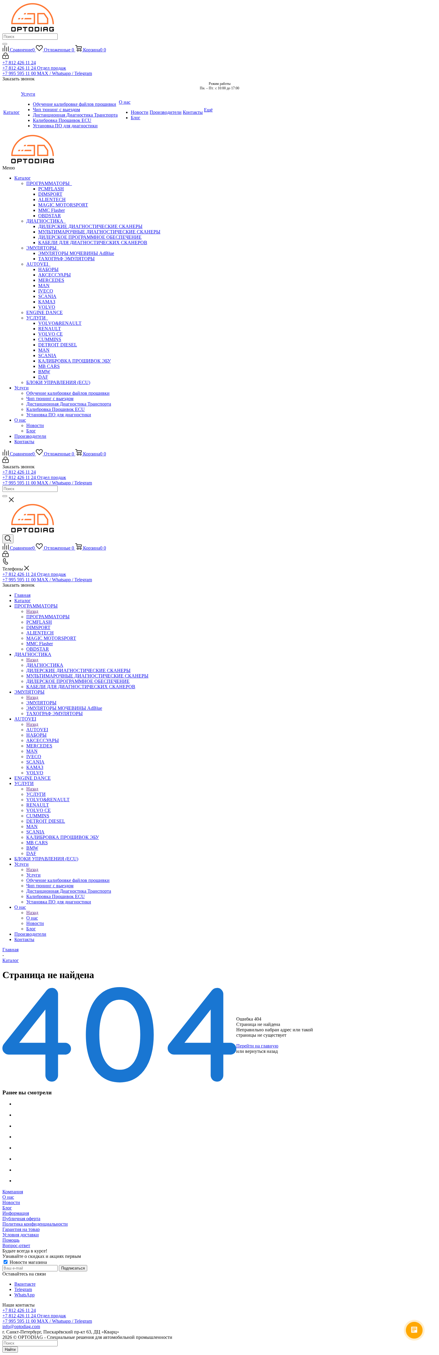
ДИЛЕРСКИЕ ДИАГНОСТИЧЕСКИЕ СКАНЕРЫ (90, 226)
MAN (44, 285)
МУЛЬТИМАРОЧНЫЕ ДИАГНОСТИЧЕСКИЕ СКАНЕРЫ (99, 231)
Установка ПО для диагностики (58, 414)
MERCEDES (51, 280)
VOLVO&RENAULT (60, 323)
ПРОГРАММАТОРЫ (49, 183)
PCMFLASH (51, 188)
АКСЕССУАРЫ (54, 274)
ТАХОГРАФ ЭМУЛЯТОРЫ (66, 258)
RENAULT (49, 328)
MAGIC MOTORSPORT (63, 204)
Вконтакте (25, 1284)
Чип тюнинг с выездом (49, 398)
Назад (32, 611)
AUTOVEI (38, 264)
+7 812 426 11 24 (19, 62)
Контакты (24, 441)
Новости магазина (27, 1262)
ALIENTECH (52, 199)
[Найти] (4, 44)
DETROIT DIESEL (57, 344)
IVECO (45, 290)
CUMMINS (49, 339)
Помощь (10, 1240)
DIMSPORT (50, 194)
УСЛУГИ (37, 317)
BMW (44, 371)
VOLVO (46, 307)
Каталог (22, 178)
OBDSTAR (49, 215)
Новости (35, 425)
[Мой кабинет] (5, 57)
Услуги (21, 387)
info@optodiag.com (21, 1326)
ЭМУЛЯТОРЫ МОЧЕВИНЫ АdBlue (76, 253)
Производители (30, 436)
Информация (15, 1213)
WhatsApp (24, 1294)
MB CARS (49, 366)
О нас (20, 420)
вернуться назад (261, 1051)
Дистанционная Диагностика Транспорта (68, 403)
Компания (12, 1191)
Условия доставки (20, 1234)
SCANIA (47, 296)
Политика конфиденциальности (35, 1223)
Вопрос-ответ (16, 1245)
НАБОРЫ (48, 269)
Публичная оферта (21, 1218)
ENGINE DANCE (44, 312)
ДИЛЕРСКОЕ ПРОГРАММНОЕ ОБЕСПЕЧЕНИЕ (90, 237)
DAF (43, 377)
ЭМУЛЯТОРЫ (42, 247)
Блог (31, 430)
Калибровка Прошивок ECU (55, 409)
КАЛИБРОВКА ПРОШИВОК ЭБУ (74, 360)
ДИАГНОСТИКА (46, 221)
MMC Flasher (51, 210)
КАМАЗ (46, 301)
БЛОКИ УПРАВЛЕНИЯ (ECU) (58, 382)
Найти (10, 1349)
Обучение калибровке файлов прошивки (68, 393)
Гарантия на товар (21, 1229)
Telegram (23, 1289)
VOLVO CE (50, 334)
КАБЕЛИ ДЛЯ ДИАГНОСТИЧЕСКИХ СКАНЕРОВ (92, 242)
